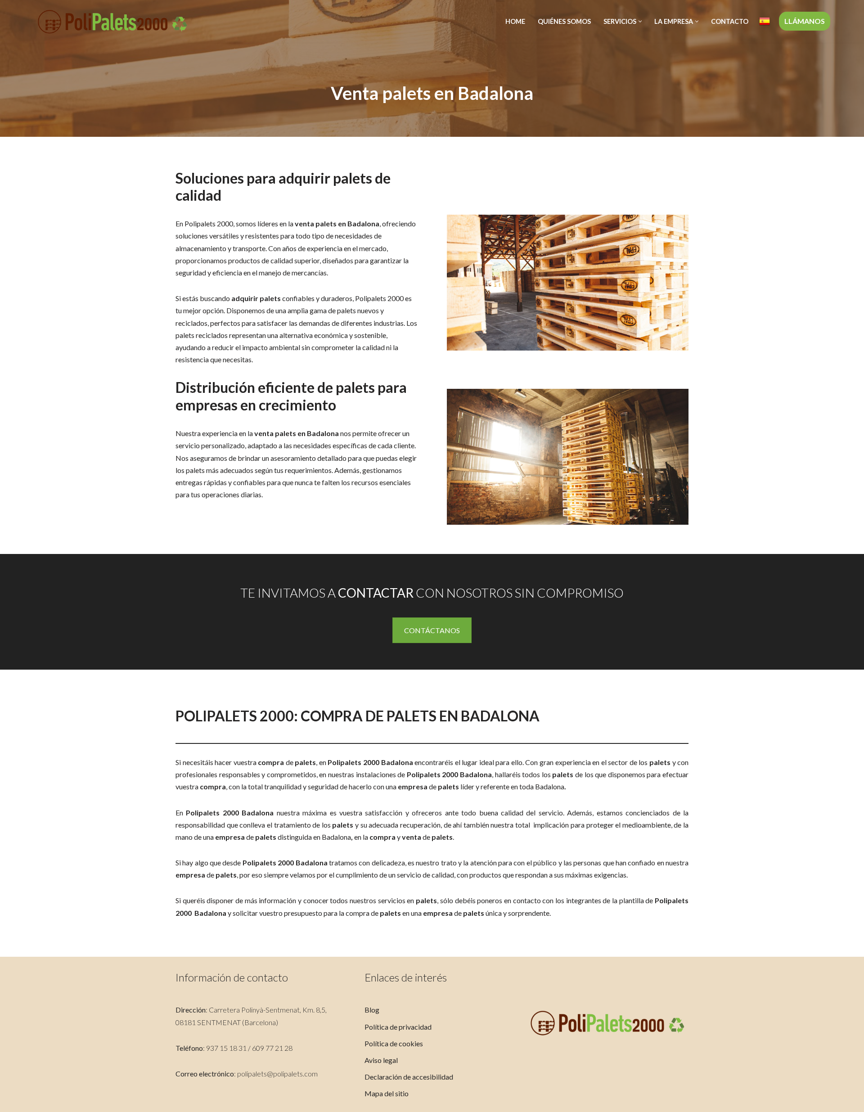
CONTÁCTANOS (432, 630)
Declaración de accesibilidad (408, 1076)
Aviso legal (381, 1060)
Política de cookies (393, 1043)
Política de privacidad (398, 1026)
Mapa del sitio (386, 1093)
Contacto (729, 21)
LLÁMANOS (804, 21)
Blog (371, 1009)
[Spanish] (764, 21)
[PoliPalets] (112, 21)
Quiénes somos (564, 21)
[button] (640, 21)
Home (515, 21)
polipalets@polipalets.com (277, 1073)
